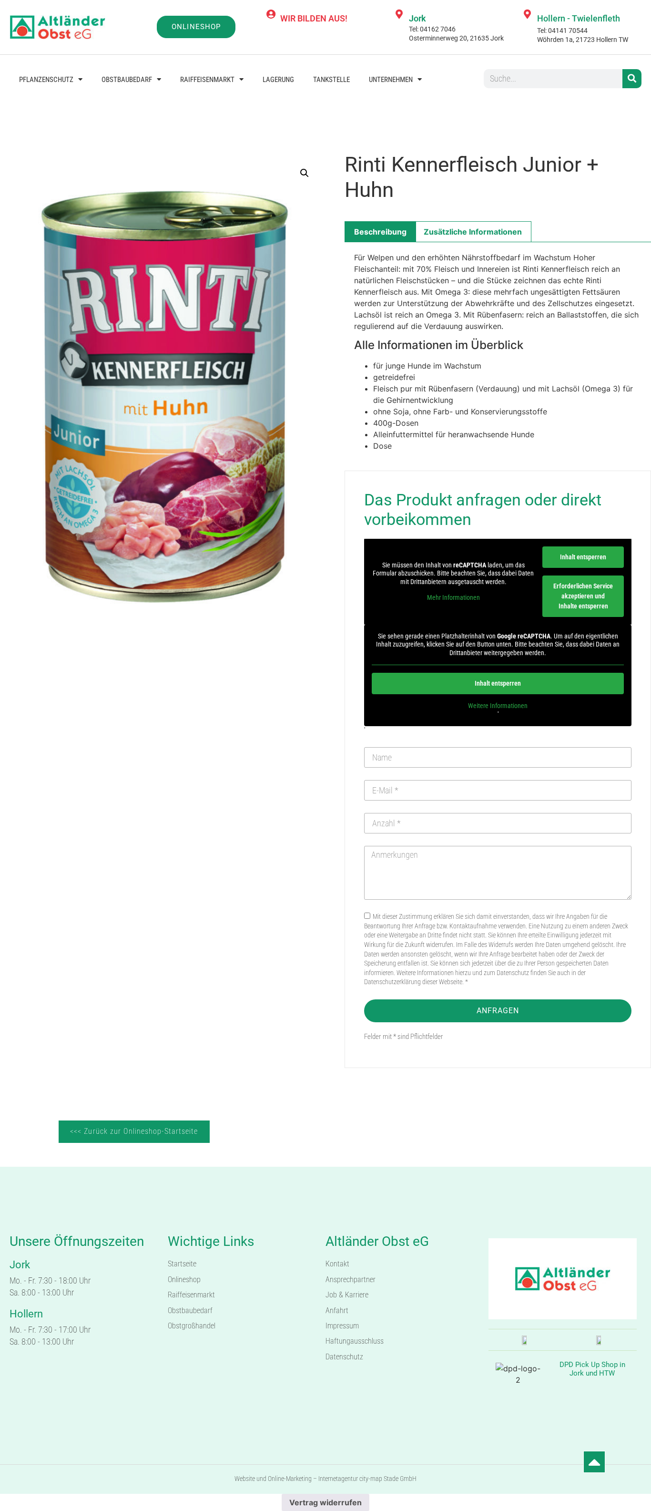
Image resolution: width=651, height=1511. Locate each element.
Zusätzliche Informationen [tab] (473, 231)
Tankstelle (331, 79)
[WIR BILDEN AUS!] (270, 14)
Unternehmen (391, 79)
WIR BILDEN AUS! (313, 18)
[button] (304, 173)
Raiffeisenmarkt (207, 79)
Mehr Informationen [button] (453, 597)
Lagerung (278, 79)
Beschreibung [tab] (380, 231)
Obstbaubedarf (127, 79)
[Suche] (631, 78)
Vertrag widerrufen (325, 1502)
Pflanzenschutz (46, 79)
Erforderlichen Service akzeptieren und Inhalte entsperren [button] (583, 596)
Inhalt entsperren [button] (583, 557)
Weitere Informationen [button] (498, 705)
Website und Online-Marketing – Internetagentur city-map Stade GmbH (325, 1478)
